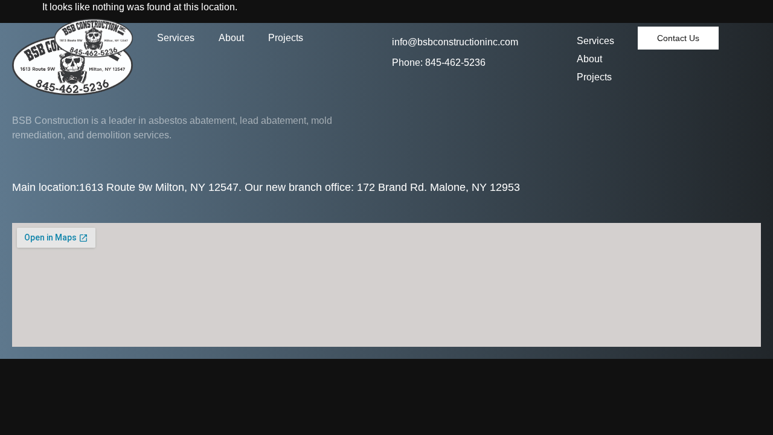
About (231, 38)
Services (175, 38)
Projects (285, 38)
